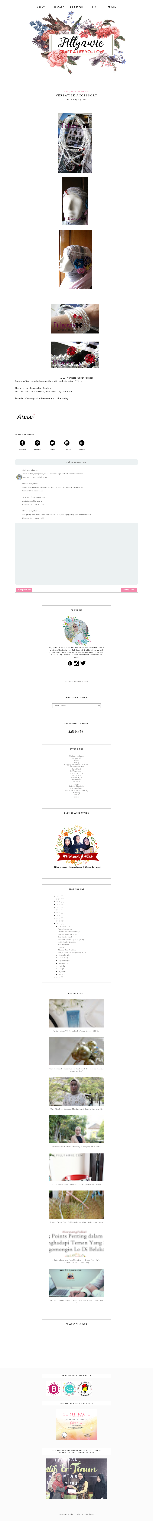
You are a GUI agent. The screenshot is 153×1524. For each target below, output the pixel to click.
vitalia (24, 470)
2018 (58, 904)
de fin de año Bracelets (67, 942)
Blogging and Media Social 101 (76, 764)
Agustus (62, 963)
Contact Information (76, 766)
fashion (76, 797)
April (61, 971)
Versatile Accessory (66, 929)
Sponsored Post (76, 788)
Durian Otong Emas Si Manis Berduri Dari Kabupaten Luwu (76, 1222)
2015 (58, 912)
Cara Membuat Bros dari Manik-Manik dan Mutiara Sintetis (76, 1109)
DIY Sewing (76, 775)
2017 (58, 907)
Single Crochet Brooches (67, 934)
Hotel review (77, 779)
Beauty (76, 762)
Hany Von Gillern (28, 497)
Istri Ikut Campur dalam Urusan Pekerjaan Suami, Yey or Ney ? (76, 1301)
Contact (59, 7)
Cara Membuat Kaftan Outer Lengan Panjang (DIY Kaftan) (76, 1147)
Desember (63, 926)
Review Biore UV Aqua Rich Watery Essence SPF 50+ (76, 1031)
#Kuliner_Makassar (76, 756)
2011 (58, 923)
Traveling (76, 792)
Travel (112, 7)
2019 (58, 901)
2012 (58, 921)
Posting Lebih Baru (24, 590)
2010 (58, 977)
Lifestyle (76, 781)
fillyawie (25, 483)
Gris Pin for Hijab (65, 937)
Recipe (76, 784)
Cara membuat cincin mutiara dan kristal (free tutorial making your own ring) (76, 1070)
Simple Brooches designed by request (72, 952)
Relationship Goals (76, 786)
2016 (58, 910)
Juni (60, 966)
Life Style (76, 7)
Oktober (62, 957)
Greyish (61, 947)
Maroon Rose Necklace (67, 950)
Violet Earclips (64, 944)
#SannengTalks (76, 758)
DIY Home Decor (77, 773)
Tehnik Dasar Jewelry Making (76, 790)
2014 (58, 915)
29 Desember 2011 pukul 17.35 (34, 477)
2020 (58, 899)
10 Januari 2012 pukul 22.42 (33, 504)
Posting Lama (129, 590)
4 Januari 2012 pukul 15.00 (32, 491)
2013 (58, 918)
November (63, 955)
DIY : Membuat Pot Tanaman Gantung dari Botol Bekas (76, 1184)
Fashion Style (76, 777)
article (76, 794)
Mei (60, 968)
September (63, 960)
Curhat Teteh (76, 769)
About (41, 7)
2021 (58, 896)
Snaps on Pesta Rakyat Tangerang (71, 939)
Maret (61, 974)
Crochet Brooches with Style (69, 931)
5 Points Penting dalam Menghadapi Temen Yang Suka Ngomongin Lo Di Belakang (76, 1261)
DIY (94, 7)
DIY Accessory (76, 771)
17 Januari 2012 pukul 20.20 (33, 518)
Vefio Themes (89, 1514)
